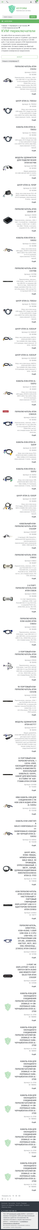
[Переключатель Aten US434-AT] (8, 220)
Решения (24, 1203)
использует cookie (15, 1214)
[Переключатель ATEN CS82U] (8, 567)
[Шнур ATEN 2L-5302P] (8, 506)
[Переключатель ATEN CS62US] (8, 423)
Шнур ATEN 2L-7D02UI (26, 301)
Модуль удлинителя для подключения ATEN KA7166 (25, 160)
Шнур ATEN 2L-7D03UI (26, 101)
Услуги (18, 1203)
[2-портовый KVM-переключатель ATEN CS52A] (8, 666)
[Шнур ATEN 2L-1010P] (8, 194)
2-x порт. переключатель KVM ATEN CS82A (26, 588)
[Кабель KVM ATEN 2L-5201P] (8, 452)
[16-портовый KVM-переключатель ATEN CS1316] (8, 701)
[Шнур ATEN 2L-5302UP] (8, 339)
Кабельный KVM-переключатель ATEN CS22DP (25, 526)
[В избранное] (11, 65)
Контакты (26, 1205)
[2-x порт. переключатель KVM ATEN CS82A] (8, 599)
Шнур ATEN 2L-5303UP (25, 355)
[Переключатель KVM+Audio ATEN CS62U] (8, 632)
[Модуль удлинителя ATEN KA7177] (8, 737)
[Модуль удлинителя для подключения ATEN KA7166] (8, 168)
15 (13, 1196)
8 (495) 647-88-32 (10, 1211)
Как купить (11, 1203)
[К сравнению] (8, 65)
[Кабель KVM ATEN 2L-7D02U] (8, 139)
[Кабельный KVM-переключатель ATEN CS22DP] (8, 536)
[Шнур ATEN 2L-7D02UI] (8, 311)
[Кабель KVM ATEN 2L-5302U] (8, 250)
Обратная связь (6, 1207)
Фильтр (19, 57)
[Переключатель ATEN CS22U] (8, 80)
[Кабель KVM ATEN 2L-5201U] (8, 479)
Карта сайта (19, 1205)
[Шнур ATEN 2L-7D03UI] (8, 111)
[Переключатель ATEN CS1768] (8, 281)
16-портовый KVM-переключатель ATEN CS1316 (25, 689)
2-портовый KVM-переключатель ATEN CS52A (25, 654)
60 (19, 1196)
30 (16, 1196)
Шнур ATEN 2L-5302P (26, 496)
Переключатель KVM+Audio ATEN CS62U (28, 621)
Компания (4, 1203)
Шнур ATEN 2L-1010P (26, 185)
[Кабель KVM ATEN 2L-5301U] (8, 393)
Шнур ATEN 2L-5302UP (25, 329)
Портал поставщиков (7, 1205)
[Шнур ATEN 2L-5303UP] (8, 365)
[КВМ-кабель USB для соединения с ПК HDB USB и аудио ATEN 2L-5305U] (8, 806)
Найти (33, 17)
